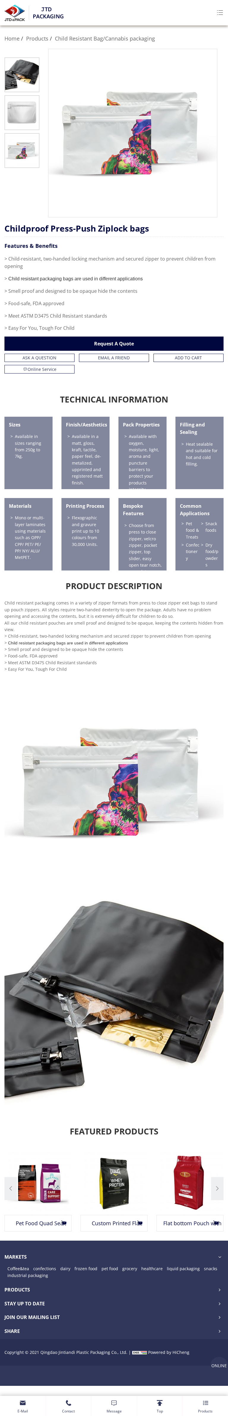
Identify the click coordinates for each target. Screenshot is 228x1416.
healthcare (152, 1268)
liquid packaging (183, 1268)
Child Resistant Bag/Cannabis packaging (105, 38)
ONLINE (219, 1365)
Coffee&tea (18, 1268)
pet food (110, 1268)
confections (44, 1268)
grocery (129, 1268)
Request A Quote (114, 343)
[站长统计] (139, 1352)
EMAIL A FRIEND (114, 358)
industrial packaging (27, 1275)
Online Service (42, 369)
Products (37, 38)
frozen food (86, 1268)
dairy (65, 1268)
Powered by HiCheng (168, 1352)
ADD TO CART (188, 358)
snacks (210, 1268)
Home (12, 38)
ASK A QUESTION (39, 358)
